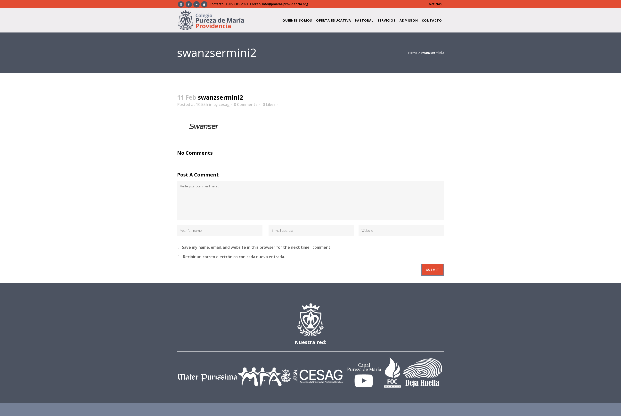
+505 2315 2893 (237, 4)
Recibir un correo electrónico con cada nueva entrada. (234, 256)
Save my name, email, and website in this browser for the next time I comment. (256, 247)
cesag (224, 104)
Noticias (435, 4)
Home (412, 52)
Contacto (216, 4)
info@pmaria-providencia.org (285, 4)
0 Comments (245, 104)
